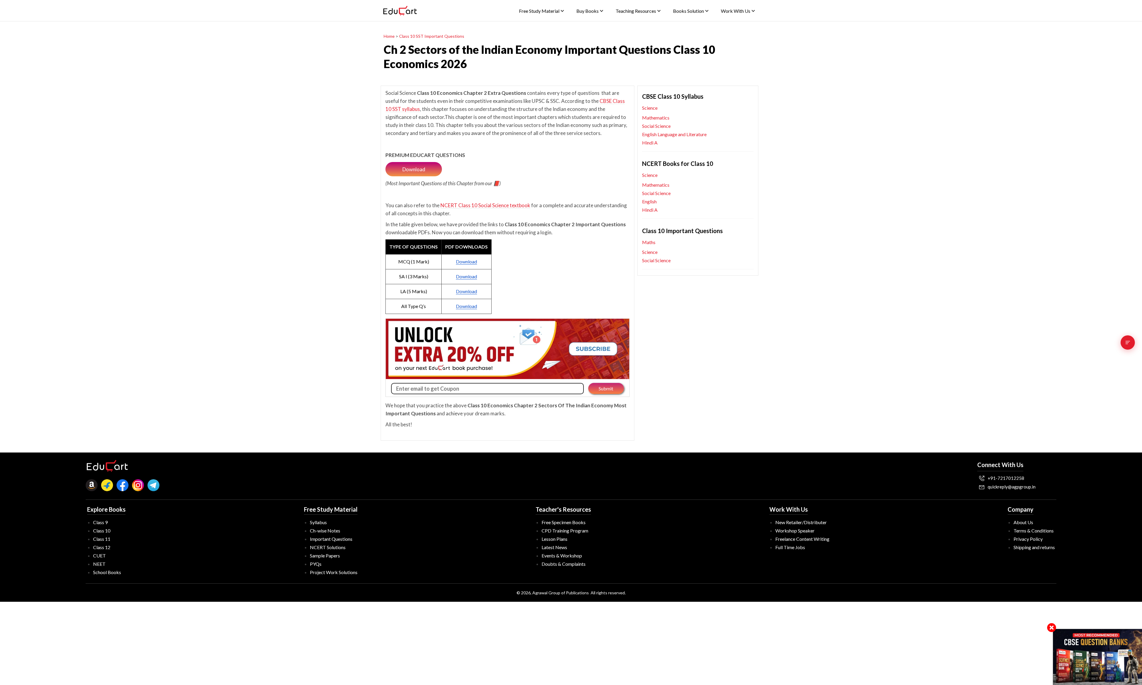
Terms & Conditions (1034, 530)
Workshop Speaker (795, 530)
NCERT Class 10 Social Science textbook (485, 205)
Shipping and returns (1034, 547)
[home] (400, 10)
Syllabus (318, 522)
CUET (99, 555)
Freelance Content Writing (802, 539)
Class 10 (101, 530)
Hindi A (650, 142)
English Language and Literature (674, 134)
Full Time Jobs (790, 547)
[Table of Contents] (1128, 342)
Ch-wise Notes (325, 530)
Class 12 (101, 547)
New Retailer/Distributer (801, 522)
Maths (648, 242)
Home (389, 36)
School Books (107, 572)
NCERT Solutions (328, 547)
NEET (99, 564)
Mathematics (655, 117)
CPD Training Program (565, 530)
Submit (606, 388)
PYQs (315, 564)
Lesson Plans (554, 539)
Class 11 (101, 539)
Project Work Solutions (333, 572)
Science (650, 108)
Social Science (656, 126)
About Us (1023, 522)
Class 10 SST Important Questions (431, 36)
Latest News (554, 547)
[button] (541, 11)
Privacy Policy (1028, 539)
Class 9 (100, 522)
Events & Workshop (562, 555)
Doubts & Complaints (564, 564)
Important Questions (331, 539)
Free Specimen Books (564, 522)
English (649, 201)
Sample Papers (325, 555)
